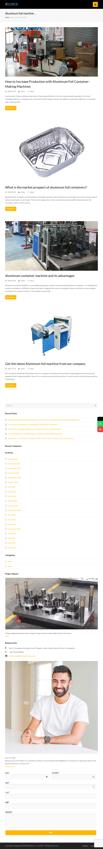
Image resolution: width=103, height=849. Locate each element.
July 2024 (11, 487)
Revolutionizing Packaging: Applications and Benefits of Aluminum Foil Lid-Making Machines (44, 420)
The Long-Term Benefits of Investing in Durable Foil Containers (33, 424)
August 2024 (13, 482)
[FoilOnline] (11, 4)
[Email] (100, 429)
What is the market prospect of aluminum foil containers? (46, 187)
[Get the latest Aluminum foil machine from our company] (51, 334)
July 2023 (11, 515)
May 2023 (12, 520)
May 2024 (12, 496)
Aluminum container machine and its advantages (39, 276)
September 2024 (14, 478)
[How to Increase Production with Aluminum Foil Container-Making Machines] (51, 52)
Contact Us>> (10, 766)
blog (9, 566)
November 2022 (14, 529)
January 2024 (13, 506)
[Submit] (95, 405)
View (7, 636)
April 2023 (12, 524)
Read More (11, 108)
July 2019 (11, 538)
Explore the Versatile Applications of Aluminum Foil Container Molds (34, 429)
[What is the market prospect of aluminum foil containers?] (51, 151)
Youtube (85, 846)
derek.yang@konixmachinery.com (22, 656)
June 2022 (12, 534)
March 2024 (12, 501)
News (32, 91)
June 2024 (12, 492)
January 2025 (13, 459)
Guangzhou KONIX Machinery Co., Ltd (26, 846)
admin (22, 91)
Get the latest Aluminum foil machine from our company (45, 364)
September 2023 (14, 510)
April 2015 (12, 547)
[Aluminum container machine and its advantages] (51, 246)
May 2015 (12, 543)
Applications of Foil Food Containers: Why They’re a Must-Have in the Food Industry (41, 438)
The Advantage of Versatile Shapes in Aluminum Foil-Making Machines (35, 434)
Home (7, 17)
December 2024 (14, 464)
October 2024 (13, 473)
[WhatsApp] (100, 424)
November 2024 (14, 468)
